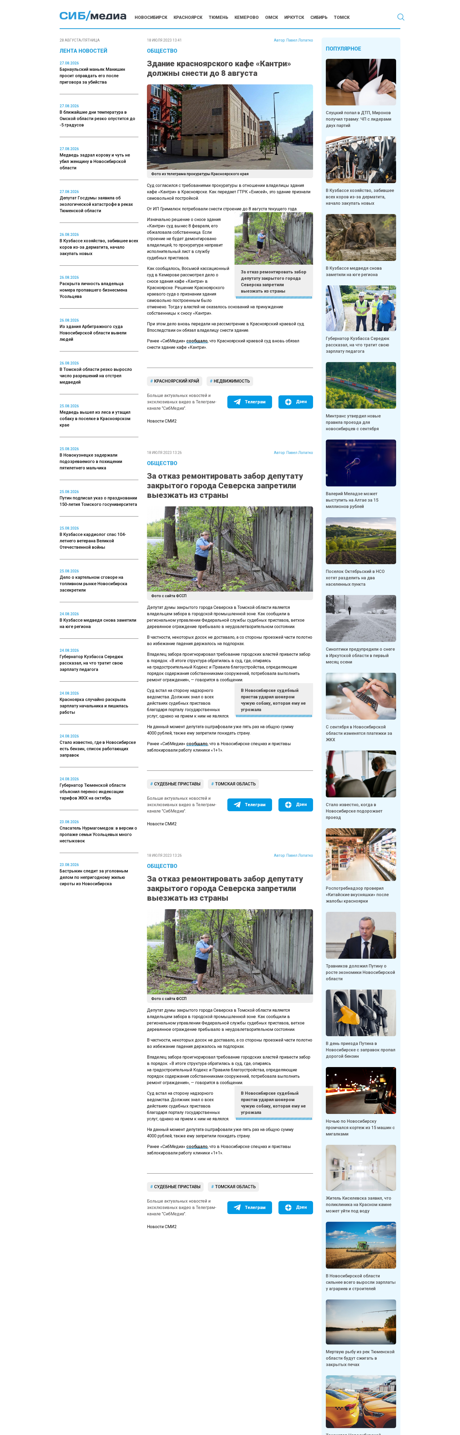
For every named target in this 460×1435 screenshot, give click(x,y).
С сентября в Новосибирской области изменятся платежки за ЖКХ (359, 733)
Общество (162, 51)
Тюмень (218, 17)
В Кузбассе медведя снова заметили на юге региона (354, 271)
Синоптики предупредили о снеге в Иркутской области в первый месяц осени (360, 656)
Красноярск (188, 17)
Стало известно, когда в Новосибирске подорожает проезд (354, 811)
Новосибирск (151, 17)
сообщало (197, 340)
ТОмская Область (235, 783)
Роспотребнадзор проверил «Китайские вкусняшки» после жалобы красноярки (357, 895)
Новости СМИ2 (162, 421)
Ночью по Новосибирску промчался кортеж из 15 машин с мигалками (360, 1128)
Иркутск (294, 17)
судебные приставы (176, 783)
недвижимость (231, 381)
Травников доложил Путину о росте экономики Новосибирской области (360, 972)
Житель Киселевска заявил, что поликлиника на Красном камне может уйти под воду (358, 1204)
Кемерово (247, 17)
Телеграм (255, 401)
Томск (342, 17)
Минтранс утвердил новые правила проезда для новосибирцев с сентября (353, 422)
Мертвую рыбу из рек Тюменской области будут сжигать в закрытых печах (360, 1358)
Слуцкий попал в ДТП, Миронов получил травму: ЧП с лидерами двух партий (358, 119)
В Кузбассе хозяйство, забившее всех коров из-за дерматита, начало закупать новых (360, 197)
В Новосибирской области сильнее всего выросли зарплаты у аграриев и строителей (361, 1282)
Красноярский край (176, 381)
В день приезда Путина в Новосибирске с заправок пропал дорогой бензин (360, 1050)
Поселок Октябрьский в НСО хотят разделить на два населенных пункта (355, 578)
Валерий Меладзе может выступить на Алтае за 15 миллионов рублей (352, 500)
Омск (271, 17)
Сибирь (318, 17)
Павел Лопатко (299, 40)
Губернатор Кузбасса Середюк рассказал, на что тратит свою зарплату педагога (357, 345)
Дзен (301, 401)
